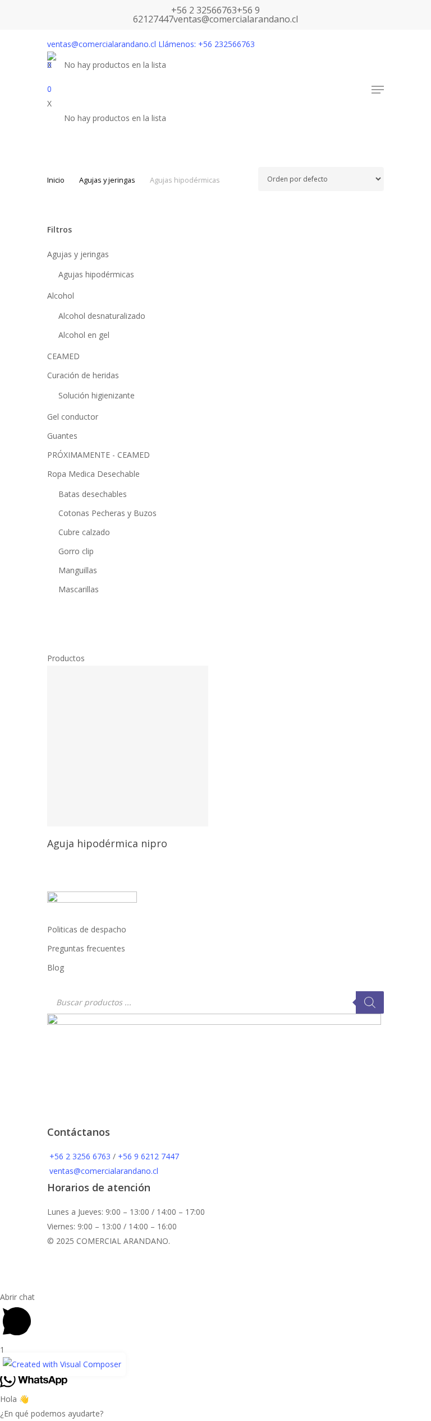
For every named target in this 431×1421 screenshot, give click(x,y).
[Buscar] (370, 1002)
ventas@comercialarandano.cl (235, 19)
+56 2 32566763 (204, 10)
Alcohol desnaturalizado (101, 315)
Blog (55, 967)
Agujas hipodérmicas (96, 274)
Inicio (56, 180)
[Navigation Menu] (378, 89)
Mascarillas (78, 589)
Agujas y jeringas (107, 180)
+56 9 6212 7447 (148, 1156)
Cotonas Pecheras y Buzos (107, 513)
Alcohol (60, 295)
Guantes (62, 435)
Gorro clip (76, 551)
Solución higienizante (96, 395)
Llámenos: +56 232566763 (206, 44)
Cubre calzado (84, 532)
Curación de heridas (83, 375)
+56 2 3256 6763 (80, 1156)
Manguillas (77, 570)
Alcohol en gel (83, 334)
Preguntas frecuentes (86, 948)
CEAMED (63, 356)
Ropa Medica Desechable (93, 473)
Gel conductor (72, 416)
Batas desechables (92, 494)
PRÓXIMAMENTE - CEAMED (98, 454)
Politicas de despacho (86, 929)
